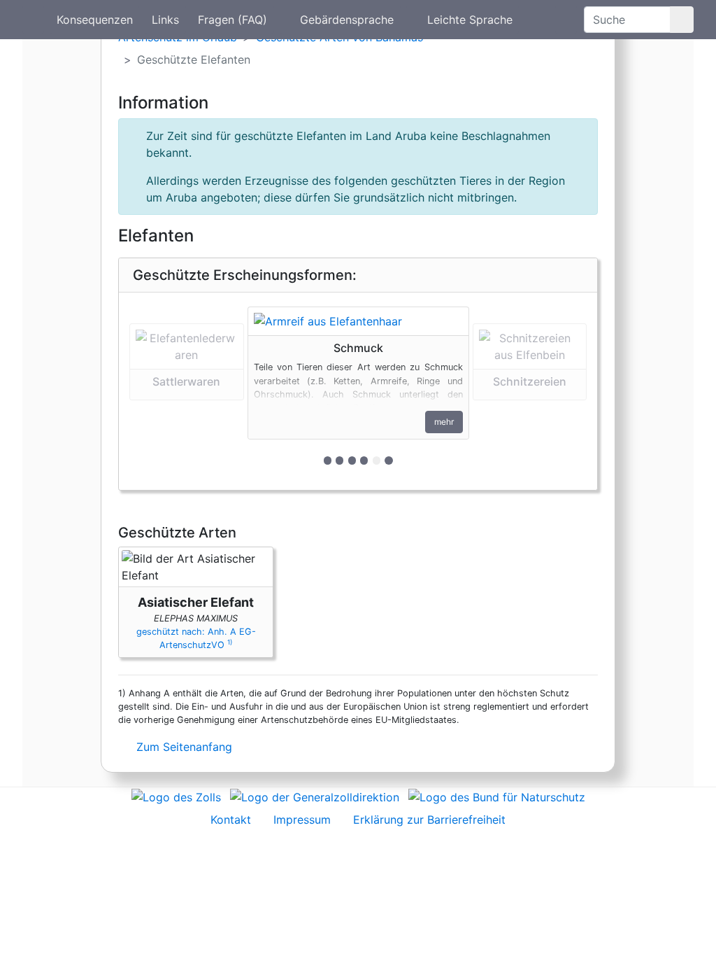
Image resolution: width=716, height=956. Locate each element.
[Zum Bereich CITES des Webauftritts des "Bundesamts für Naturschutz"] (497, 796)
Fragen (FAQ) (232, 20)
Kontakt (230, 820)
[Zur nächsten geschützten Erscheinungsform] (358, 321)
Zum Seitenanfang (182, 747)
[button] (186, 391)
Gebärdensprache (347, 20)
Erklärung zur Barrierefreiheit (429, 820)
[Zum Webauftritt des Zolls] (176, 796)
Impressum (302, 820)
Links (165, 20)
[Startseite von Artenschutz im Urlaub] (33, 20)
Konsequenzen (95, 20)
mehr (444, 421)
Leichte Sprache (470, 20)
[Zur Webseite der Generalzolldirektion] (314, 796)
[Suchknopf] (682, 19)
